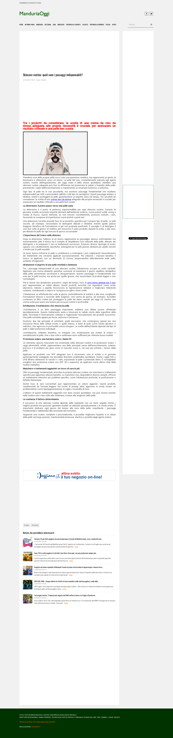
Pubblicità (43, 722)
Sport (114, 24)
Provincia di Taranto (73, 24)
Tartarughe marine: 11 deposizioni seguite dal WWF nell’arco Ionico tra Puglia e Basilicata (64, 595)
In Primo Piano (29, 24)
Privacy (22, 722)
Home (21, 24)
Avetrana (48, 24)
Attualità (35, 525)
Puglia (108, 24)
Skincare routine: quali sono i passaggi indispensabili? (53, 74)
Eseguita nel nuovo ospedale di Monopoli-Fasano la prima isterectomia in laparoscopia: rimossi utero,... (69, 567)
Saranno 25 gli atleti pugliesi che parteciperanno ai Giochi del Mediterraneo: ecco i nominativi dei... (68, 539)
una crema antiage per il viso (101, 282)
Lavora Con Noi (32, 722)
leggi (76, 547)
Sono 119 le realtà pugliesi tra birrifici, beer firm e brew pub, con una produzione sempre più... (65, 553)
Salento (85, 24)
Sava (54, 24)
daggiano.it (35, 727)
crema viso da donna (61, 199)
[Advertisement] (97, 13)
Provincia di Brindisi (97, 24)
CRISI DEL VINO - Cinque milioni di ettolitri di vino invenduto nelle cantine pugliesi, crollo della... (66, 581)
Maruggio (61, 24)
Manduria (39, 24)
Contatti (51, 722)
